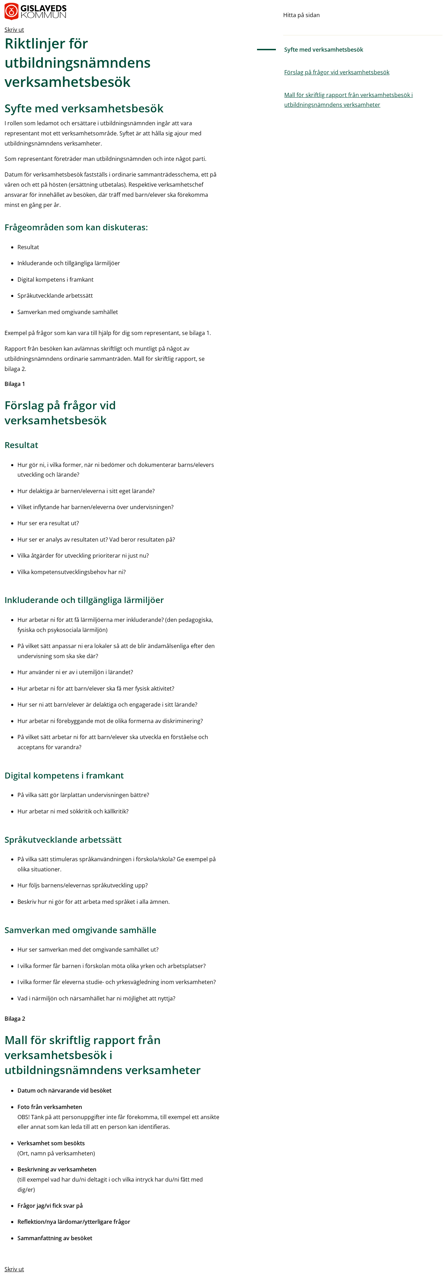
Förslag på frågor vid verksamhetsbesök (336, 72)
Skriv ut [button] (14, 30)
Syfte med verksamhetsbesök (323, 49)
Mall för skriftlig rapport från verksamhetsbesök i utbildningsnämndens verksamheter (348, 100)
